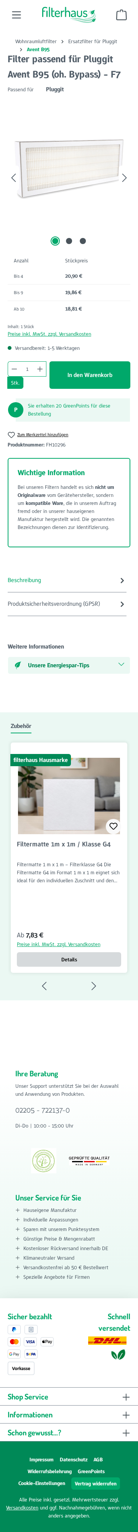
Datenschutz (73, 1459)
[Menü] (16, 15)
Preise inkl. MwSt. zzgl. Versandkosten (49, 333)
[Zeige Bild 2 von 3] (69, 241)
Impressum (42, 1459)
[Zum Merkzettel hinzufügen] (113, 826)
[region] (69, 178)
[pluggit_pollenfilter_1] (69, 170)
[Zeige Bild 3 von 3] (83, 241)
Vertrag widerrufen (96, 1483)
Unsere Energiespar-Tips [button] (58, 665)
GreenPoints (91, 1471)
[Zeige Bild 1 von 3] (55, 241)
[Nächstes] (124, 177)
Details (69, 959)
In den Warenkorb (89, 375)
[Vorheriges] (13, 177)
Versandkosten (22, 1507)
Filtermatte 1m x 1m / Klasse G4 (64, 844)
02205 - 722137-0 (42, 1110)
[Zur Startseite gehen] (69, 15)
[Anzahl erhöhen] (40, 369)
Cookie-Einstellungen (41, 1483)
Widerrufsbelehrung (50, 1471)
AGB (98, 1459)
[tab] (67, 580)
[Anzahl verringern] (14, 369)
